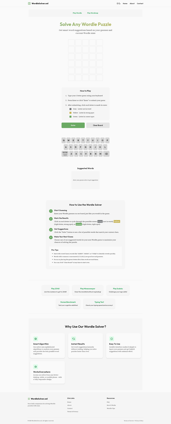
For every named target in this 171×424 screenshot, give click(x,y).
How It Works (111, 405)
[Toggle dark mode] (118, 3)
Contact (140, 3)
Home (125, 3)
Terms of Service (129, 421)
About (132, 3)
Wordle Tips (111, 408)
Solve (73, 125)
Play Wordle (77, 13)
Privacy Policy (139, 421)
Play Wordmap (92, 13)
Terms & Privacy (72, 412)
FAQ (108, 402)
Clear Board (98, 125)
